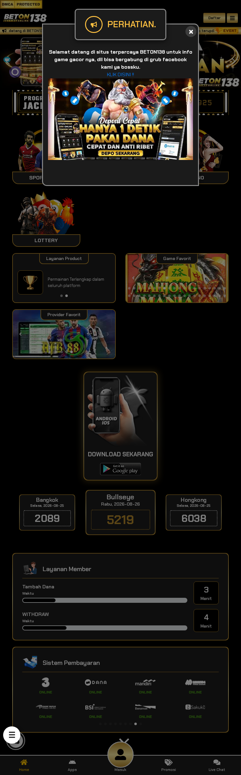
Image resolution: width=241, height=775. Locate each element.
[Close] (190, 31)
